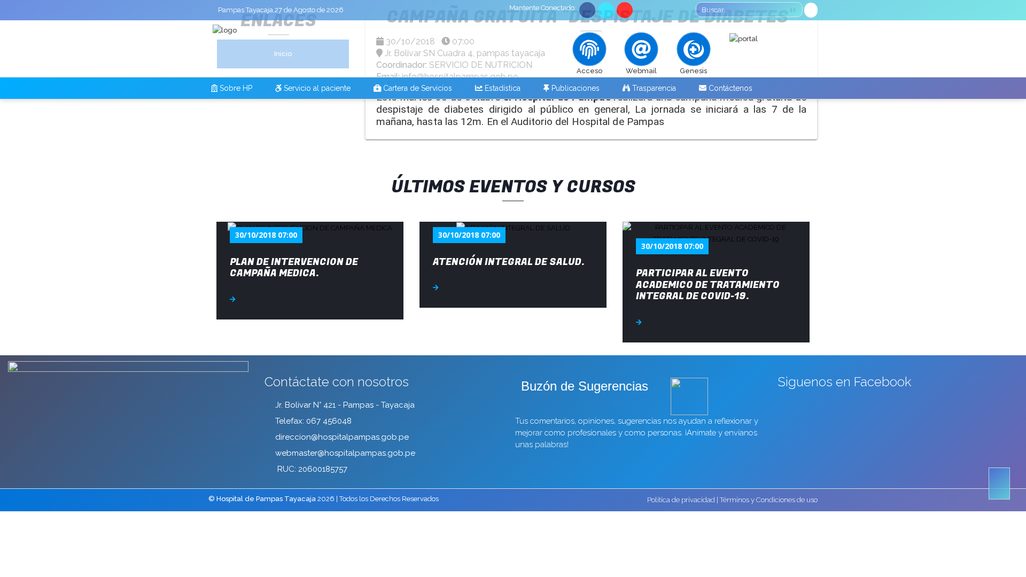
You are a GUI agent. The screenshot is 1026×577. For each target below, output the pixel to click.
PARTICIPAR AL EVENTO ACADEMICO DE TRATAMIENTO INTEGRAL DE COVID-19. (708, 284)
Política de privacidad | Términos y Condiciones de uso (732, 500)
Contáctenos (729, 88)
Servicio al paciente (316, 88)
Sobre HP (234, 88)
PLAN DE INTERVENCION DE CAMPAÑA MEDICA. (294, 268)
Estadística (501, 88)
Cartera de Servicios (416, 88)
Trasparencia (653, 88)
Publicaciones (574, 88)
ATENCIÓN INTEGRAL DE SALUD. (509, 262)
